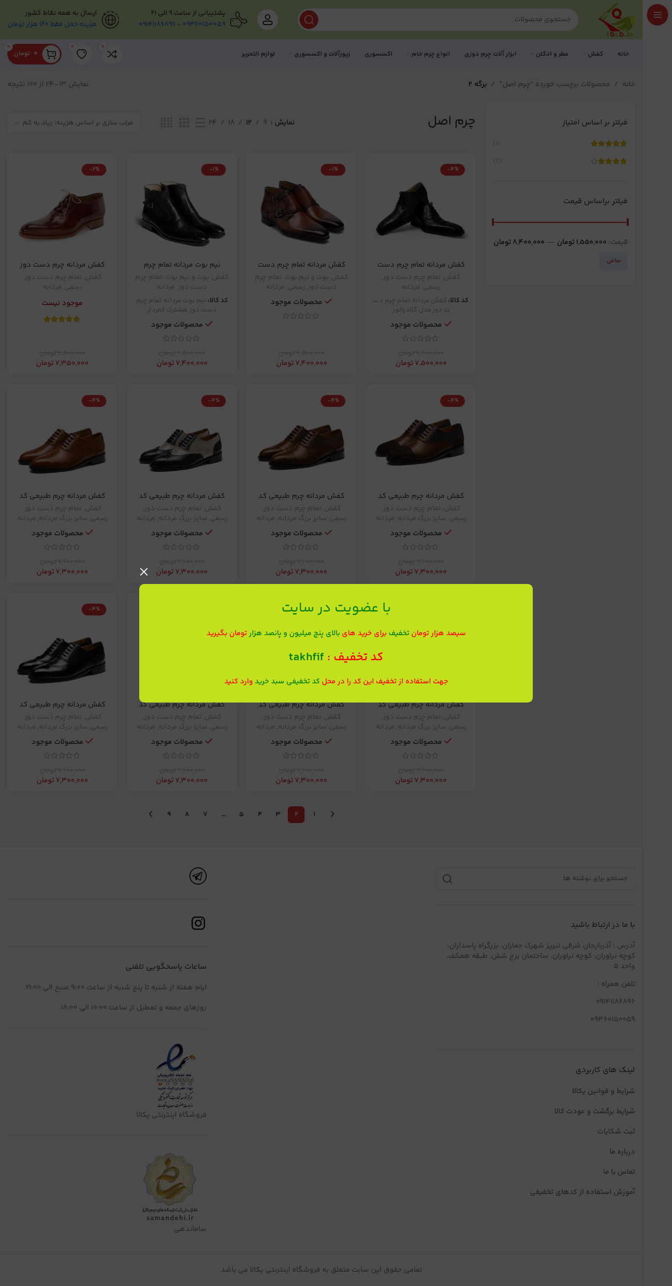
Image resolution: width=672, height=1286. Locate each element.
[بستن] (144, 571)
